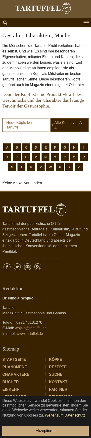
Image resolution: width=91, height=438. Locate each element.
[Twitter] (17, 266)
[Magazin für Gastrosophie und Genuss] (43, 8)
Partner (58, 389)
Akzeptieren (46, 431)
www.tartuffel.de (30, 334)
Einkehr (11, 389)
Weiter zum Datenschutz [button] (65, 415)
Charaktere (15, 374)
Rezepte (58, 367)
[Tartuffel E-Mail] (27, 266)
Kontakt (58, 382)
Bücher (10, 382)
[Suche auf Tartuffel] (5, 23)
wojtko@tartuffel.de (31, 328)
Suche (56, 374)
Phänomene (14, 367)
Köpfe (55, 360)
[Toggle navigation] (86, 23)
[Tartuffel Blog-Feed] (37, 266)
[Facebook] (7, 266)
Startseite (14, 360)
